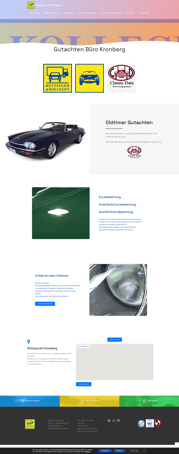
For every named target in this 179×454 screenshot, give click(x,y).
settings (87, 452)
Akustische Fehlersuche (111, 13)
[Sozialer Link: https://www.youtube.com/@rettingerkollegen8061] (119, 420)
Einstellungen (133, 451)
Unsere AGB (144, 13)
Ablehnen (119, 451)
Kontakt (130, 13)
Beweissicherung (52, 13)
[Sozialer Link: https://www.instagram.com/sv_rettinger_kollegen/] (114, 420)
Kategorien (68, 13)
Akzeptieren (105, 451)
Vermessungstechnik (87, 13)
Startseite (34, 13)
